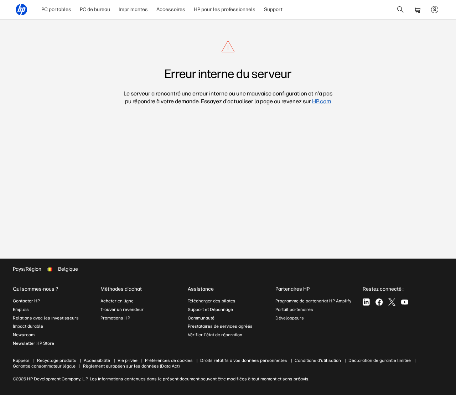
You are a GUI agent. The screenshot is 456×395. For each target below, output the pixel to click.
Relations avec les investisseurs (46, 318)
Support (273, 9)
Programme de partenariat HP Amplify (313, 300)
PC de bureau (95, 9)
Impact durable (28, 326)
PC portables (56, 9)
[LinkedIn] (366, 302)
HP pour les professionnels (224, 9)
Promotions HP (115, 318)
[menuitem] (56, 9)
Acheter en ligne (117, 300)
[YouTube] (404, 302)
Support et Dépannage (210, 309)
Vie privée (128, 360)
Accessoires (170, 9)
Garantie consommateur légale (44, 366)
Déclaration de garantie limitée (379, 360)
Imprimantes (133, 9)
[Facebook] (379, 302)
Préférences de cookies (169, 360)
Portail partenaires (294, 309)
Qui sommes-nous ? (35, 289)
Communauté (201, 318)
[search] (400, 9)
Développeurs (290, 318)
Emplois (21, 309)
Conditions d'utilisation (318, 360)
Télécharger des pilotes (211, 300)
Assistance (201, 289)
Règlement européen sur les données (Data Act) (131, 366)
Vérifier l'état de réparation (215, 334)
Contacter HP (26, 300)
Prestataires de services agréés (220, 326)
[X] (391, 302)
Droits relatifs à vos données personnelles (243, 360)
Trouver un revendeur (122, 309)
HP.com (321, 101)
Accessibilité (97, 360)
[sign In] (434, 9)
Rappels (21, 360)
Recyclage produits (56, 360)
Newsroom (24, 334)
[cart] (417, 9)
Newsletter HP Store (33, 343)
